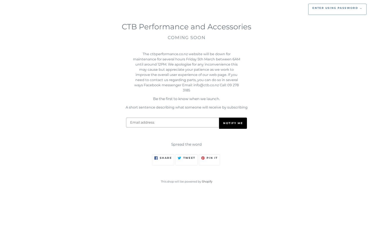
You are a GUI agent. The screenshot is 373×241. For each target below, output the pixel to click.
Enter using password (337, 7)
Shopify (207, 181)
